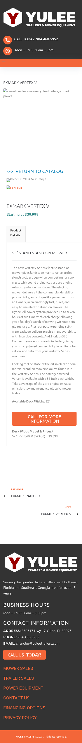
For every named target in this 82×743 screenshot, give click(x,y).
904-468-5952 (47, 39)
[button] (4, 63)
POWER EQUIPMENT (23, 688)
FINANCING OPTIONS (24, 707)
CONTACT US (16, 698)
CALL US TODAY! (24, 654)
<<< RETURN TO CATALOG (35, 171)
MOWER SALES (18, 668)
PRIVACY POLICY (20, 717)
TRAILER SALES (18, 678)
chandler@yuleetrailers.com (37, 643)
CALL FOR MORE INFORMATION (44, 419)
